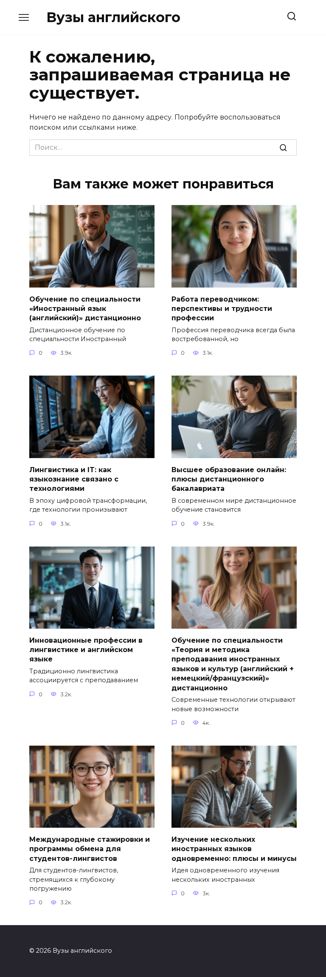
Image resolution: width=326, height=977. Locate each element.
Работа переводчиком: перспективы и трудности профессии (221, 308)
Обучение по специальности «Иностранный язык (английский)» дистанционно (85, 308)
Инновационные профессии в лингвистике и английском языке (86, 649)
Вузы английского (113, 17)
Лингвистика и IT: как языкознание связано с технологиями (73, 479)
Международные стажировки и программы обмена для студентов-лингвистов (89, 848)
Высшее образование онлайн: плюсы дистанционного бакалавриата (228, 479)
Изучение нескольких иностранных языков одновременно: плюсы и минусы (234, 848)
